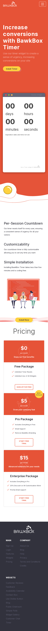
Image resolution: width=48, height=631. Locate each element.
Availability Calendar (15, 591)
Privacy (23, 557)
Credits (23, 565)
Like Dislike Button (14, 599)
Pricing (9, 561)
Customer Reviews (14, 583)
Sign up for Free (24, 387)
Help (22, 554)
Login (8, 550)
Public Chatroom (14, 606)
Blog (22, 550)
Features (10, 554)
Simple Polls (11, 610)
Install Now (24, 320)
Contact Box (11, 595)
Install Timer (11, 69)
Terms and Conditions (30, 561)
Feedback (10, 587)
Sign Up (9, 546)
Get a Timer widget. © (27, 167)
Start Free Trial (24, 442)
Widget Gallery (12, 614)
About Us (24, 546)
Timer (8, 622)
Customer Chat (13, 618)
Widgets (9, 557)
